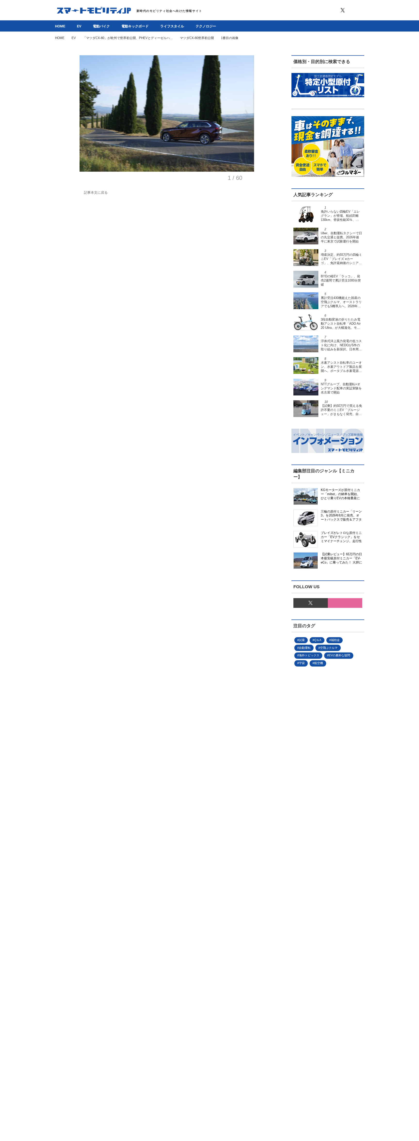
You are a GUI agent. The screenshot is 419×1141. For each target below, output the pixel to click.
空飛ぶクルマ (329, 648)
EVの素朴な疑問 (339, 655)
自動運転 (305, 648)
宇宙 (302, 663)
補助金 (335, 640)
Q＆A (317, 640)
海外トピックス (309, 655)
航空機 (318, 663)
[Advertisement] (319, 834)
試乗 (302, 640)
